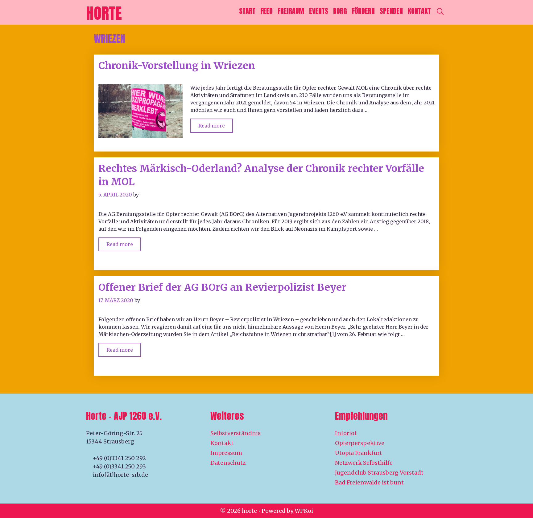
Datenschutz (228, 462)
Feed (266, 11)
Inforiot (346, 433)
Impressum (226, 452)
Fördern (363, 11)
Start (247, 11)
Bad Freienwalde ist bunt (369, 482)
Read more (215, 124)
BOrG (340, 11)
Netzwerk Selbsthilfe (364, 462)
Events (318, 11)
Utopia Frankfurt (358, 452)
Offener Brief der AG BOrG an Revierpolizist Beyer (222, 287)
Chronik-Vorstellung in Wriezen (176, 65)
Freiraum (291, 11)
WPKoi (304, 510)
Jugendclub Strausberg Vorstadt (379, 472)
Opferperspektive (359, 443)
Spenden (391, 11)
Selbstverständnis (235, 433)
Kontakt (419, 11)
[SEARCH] (440, 11)
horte (104, 13)
